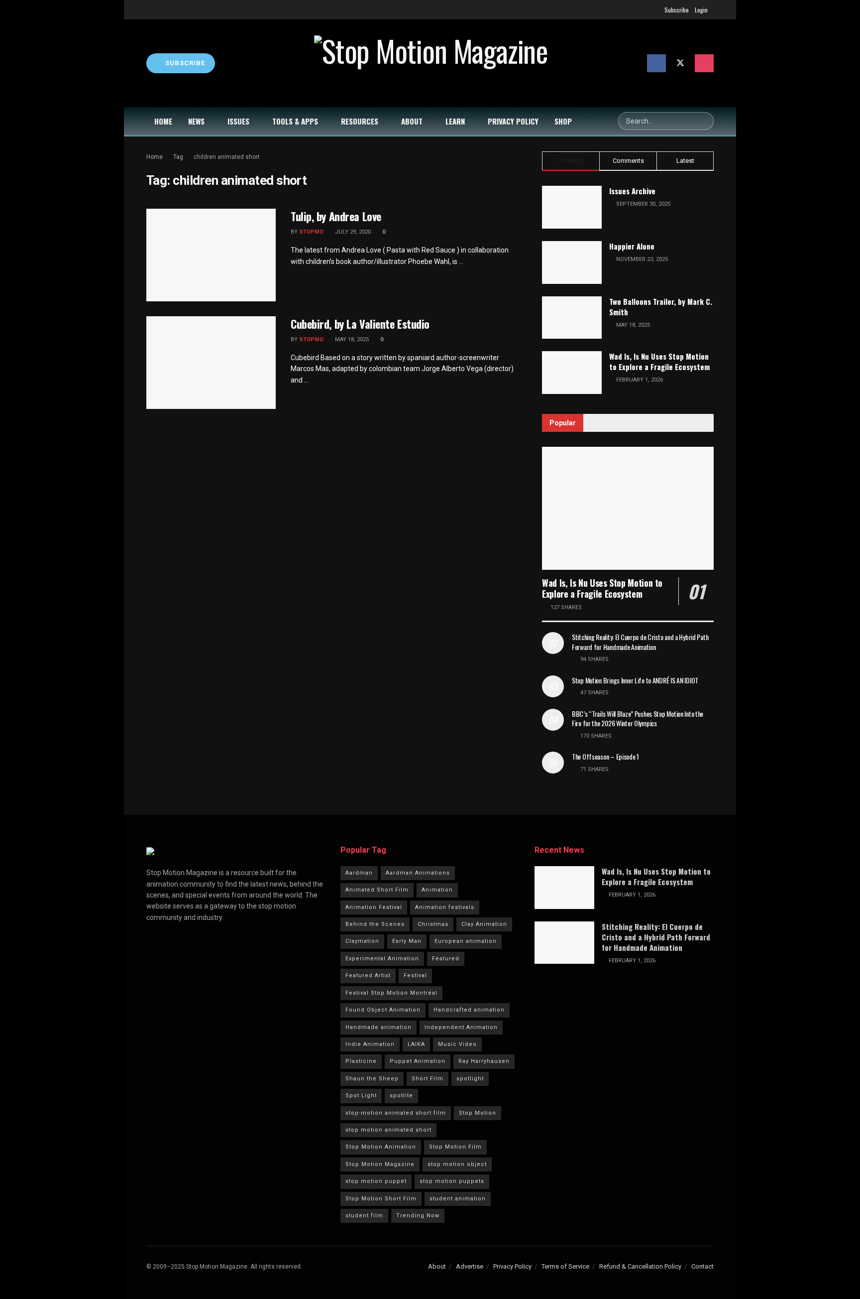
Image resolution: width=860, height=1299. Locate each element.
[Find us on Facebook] (656, 63)
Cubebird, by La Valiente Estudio (360, 324)
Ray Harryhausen (484, 1061)
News (196, 121)
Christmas (433, 924)
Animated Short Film (377, 890)
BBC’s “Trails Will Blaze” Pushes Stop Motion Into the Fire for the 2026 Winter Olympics (637, 718)
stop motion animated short (388, 1130)
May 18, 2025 (351, 339)
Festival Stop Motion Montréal (391, 993)
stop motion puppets (452, 1181)
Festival (415, 975)
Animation (437, 890)
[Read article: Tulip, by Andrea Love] (211, 255)
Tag (178, 156)
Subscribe (676, 9)
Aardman (359, 873)
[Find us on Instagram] (704, 63)
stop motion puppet (376, 1181)
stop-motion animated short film (395, 1113)
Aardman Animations (418, 873)
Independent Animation (461, 1027)
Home (163, 121)
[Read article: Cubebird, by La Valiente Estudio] (211, 362)
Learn (455, 121)
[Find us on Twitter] (680, 63)
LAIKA (416, 1044)
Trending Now (417, 1215)
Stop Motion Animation (380, 1147)
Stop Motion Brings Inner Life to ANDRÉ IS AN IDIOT (635, 680)
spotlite (401, 1095)
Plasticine (361, 1061)
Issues (238, 121)
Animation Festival (373, 907)
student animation (458, 1198)
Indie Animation (370, 1044)
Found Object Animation (383, 1010)
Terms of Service (565, 1266)
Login (701, 9)
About (412, 121)
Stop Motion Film (455, 1147)
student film (364, 1215)
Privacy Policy (513, 121)
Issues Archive (632, 190)
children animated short (227, 156)
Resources (359, 121)
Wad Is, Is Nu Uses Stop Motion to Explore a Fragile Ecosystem (659, 361)
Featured (445, 958)
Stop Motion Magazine (380, 1164)
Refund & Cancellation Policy (640, 1266)
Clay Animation (484, 924)
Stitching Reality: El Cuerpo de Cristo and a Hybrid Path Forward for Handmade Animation (640, 642)
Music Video (457, 1044)
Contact (702, 1266)
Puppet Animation (417, 1061)
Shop (563, 121)
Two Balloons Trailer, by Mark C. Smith (660, 306)
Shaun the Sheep (372, 1078)
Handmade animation (378, 1027)
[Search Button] (705, 121)
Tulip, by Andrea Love (336, 216)
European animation (465, 941)
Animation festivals (444, 907)
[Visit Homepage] (431, 63)
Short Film (427, 1078)
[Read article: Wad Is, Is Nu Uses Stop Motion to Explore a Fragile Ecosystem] (628, 508)
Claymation (362, 941)
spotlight (470, 1078)
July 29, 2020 (352, 232)
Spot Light (361, 1095)
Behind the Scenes (375, 924)
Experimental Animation (382, 958)
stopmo (311, 232)
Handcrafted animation (469, 1010)
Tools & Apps (295, 121)
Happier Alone (631, 246)
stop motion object (457, 1164)
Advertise (469, 1266)
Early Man (407, 941)
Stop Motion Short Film (381, 1198)
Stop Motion (477, 1113)
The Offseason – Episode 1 (605, 756)
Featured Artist (368, 975)
